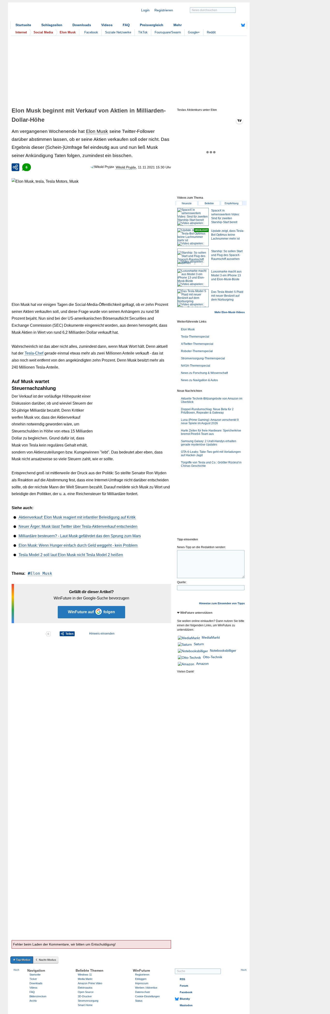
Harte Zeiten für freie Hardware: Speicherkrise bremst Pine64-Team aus (211, 432)
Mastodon (186, 1005)
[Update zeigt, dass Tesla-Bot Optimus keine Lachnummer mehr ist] (193, 237)
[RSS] (228, 25)
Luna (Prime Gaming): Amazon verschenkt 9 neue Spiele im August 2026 (210, 421)
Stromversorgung (88, 1000)
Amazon (202, 664)
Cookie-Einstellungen (147, 996)
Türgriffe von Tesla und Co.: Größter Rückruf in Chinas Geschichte (211, 464)
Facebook (91, 32)
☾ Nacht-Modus (46, 959)
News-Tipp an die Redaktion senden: (201, 547)
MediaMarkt (211, 637)
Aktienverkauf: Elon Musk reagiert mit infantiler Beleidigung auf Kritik (77, 517)
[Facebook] (235, 25)
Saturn (199, 644)
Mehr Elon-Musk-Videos (230, 312)
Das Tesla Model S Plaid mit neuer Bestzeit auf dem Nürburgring (227, 295)
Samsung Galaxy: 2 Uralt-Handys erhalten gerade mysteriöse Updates (208, 442)
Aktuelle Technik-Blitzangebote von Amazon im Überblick (211, 400)
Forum (184, 985)
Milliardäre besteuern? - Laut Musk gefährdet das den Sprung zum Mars (80, 536)
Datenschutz (142, 992)
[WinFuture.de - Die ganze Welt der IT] (51, 13)
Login (145, 10)
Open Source (85, 992)
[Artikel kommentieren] (28, 633)
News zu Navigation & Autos (199, 380)
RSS (182, 979)
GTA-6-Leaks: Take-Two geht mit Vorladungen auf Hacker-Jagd (211, 453)
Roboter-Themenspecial (197, 351)
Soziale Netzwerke (118, 32)
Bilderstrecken (37, 996)
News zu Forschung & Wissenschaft (204, 373)
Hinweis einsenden (102, 633)
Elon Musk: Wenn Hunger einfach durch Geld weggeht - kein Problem (78, 545)
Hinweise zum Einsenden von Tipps (222, 603)
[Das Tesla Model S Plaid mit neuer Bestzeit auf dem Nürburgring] (193, 298)
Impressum (141, 983)
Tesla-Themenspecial (195, 336)
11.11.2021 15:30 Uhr (154, 167)
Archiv (33, 1000)
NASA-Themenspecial (195, 365)
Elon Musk (97, 131)
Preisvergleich (151, 25)
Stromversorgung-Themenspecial (203, 358)
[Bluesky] (243, 25)
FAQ (126, 25)
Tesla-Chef (34, 353)
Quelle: (182, 582)
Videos (107, 25)
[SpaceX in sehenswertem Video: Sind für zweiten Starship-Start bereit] (193, 217)
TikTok (143, 32)
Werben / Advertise (146, 987)
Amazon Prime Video (90, 983)
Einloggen (140, 978)
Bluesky (185, 998)
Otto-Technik (212, 657)
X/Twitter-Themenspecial (197, 344)
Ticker (33, 978)
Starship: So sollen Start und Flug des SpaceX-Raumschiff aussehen (227, 255)
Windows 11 (85, 974)
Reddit (211, 32)
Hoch (16, 970)
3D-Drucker (85, 996)
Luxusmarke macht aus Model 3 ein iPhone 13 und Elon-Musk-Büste (226, 275)
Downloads (81, 25)
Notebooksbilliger (223, 650)
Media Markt (85, 978)
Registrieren (163, 10)
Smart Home (85, 1005)
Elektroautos (85, 987)
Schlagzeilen (51, 25)
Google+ (194, 32)
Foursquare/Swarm (168, 32)
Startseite (23, 25)
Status (139, 1000)
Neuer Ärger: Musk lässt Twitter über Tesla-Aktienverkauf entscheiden (78, 526)
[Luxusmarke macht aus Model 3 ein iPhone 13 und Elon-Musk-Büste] (193, 278)
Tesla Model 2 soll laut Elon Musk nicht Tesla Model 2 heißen (71, 555)
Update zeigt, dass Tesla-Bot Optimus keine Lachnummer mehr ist (227, 234)
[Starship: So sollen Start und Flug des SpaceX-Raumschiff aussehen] (193, 257)
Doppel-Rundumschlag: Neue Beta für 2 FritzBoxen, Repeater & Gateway (207, 411)
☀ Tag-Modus (21, 959)
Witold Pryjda (126, 167)
